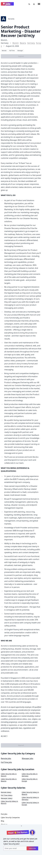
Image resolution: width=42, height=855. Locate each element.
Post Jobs (4, 814)
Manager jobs (27, 758)
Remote (4, 50)
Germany (31, 43)
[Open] (21, 825)
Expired (21, 56)
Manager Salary (6, 798)
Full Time (12, 50)
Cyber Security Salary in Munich (9, 802)
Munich (15, 43)
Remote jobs (6, 758)
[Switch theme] (29, 4)
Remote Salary (6, 792)
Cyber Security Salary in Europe (30, 803)
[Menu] (39, 3)
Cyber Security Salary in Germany (30, 798)
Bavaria (23, 43)
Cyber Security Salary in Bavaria (30, 793)
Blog (2, 821)
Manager (20, 50)
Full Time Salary (6, 795)
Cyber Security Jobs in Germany (29, 775)
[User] (33, 4)
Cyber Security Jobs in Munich (9, 775)
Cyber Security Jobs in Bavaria (9, 780)
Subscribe (32, 848)
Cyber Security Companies (10, 817)
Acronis (11, 19)
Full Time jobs (6, 762)
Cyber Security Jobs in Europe (29, 780)
